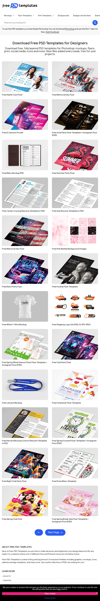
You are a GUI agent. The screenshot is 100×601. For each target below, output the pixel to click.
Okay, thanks (50, 593)
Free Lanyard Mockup (12, 403)
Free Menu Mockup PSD (13, 173)
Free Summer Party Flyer (63, 173)
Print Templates (45, 15)
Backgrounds (63, 15)
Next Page (53, 532)
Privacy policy (50, 598)
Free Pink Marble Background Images (69, 249)
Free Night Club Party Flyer (14, 481)
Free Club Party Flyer (61, 362)
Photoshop (69, 29)
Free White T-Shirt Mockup (14, 324)
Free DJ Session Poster (12, 132)
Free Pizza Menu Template (64, 481)
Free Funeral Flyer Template (65, 287)
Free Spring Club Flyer (12, 519)
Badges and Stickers (82, 15)
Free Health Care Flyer (12, 95)
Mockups (8, 15)
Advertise (7, 580)
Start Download (52, 32)
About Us (7, 576)
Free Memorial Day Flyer (63, 95)
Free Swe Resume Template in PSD (68, 211)
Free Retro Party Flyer (12, 287)
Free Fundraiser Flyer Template (66, 403)
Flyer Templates (25, 15)
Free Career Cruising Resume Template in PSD (23, 211)
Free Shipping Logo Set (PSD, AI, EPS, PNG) (71, 324)
